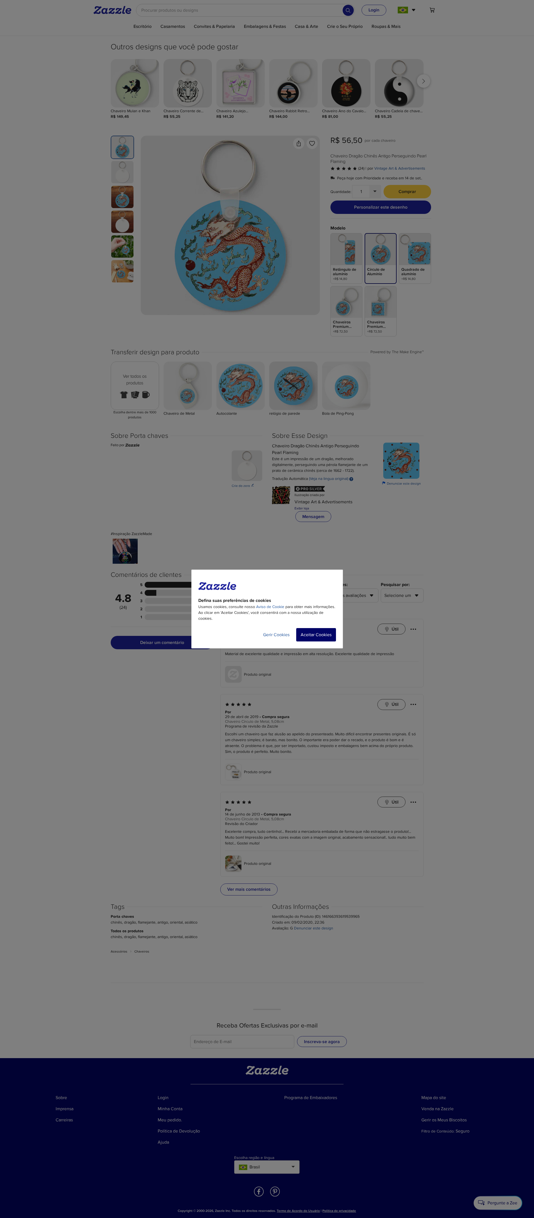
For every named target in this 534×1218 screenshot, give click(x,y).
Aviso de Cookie (270, 606)
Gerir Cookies (276, 635)
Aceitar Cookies (316, 635)
